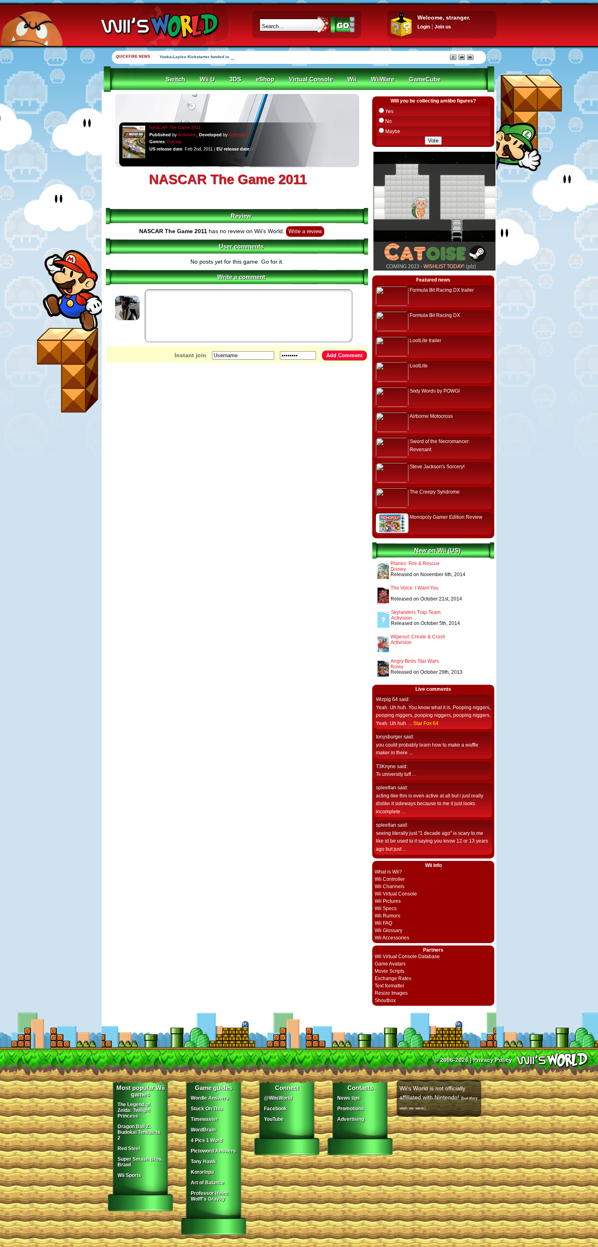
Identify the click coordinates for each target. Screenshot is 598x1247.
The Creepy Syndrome (435, 492)
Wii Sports (129, 1175)
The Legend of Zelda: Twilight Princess (134, 1110)
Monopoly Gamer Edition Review (446, 517)
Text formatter (389, 986)
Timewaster (204, 1119)
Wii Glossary (388, 930)
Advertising (350, 1119)
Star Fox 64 (426, 723)
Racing (174, 141)
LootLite (419, 366)
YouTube (274, 1119)
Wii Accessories (392, 938)
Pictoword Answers (213, 1151)
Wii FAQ (383, 923)
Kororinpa (202, 1172)
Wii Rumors (387, 916)
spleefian (386, 788)
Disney (398, 569)
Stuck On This (207, 1109)
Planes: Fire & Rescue (415, 563)
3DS (235, 79)
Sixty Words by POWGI (435, 391)
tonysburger (389, 737)
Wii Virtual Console (396, 894)
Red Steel (129, 1148)
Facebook (275, 1109)
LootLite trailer (425, 340)
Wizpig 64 (387, 699)
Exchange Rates (393, 978)
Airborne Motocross (431, 416)
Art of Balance (207, 1183)
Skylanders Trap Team (416, 612)
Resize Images (391, 993)
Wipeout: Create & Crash (418, 637)
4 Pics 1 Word (207, 1140)
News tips (348, 1098)
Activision (187, 134)
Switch (175, 79)
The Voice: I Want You (415, 588)
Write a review (305, 231)
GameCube (425, 79)
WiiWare (382, 79)
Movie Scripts (389, 971)
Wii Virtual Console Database (407, 956)
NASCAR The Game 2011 (175, 127)
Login (423, 27)
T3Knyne (386, 766)
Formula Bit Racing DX (435, 315)
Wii (351, 79)
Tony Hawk (203, 1161)
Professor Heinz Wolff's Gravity (209, 1196)
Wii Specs (386, 908)
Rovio (397, 667)
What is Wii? (388, 872)
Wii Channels (389, 886)
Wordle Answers (210, 1098)
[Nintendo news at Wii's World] (159, 25)
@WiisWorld (278, 1098)
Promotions (350, 1109)
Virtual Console (311, 79)
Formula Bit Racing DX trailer (442, 290)
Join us (442, 27)
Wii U (207, 79)
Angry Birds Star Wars (415, 661)
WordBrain (203, 1130)
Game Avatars (390, 964)
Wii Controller (390, 879)
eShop (265, 79)
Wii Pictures (388, 901)
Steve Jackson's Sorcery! (437, 467)
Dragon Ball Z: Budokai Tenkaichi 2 (139, 1132)
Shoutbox (385, 1000)
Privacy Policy (492, 1060)
